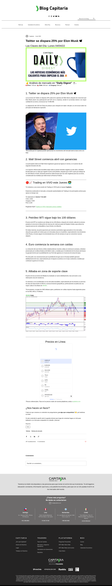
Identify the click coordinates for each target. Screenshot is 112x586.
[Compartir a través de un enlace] (38, 436)
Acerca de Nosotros (21, 544)
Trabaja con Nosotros (21, 551)
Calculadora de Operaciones (45, 549)
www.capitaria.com (78, 576)
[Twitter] (54, 16)
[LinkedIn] (58, 16)
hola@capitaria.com (56, 503)
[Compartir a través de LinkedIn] (34, 436)
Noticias (28, 431)
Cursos (82, 541)
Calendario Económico (86, 547)
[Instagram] (51, 16)
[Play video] (56, 64)
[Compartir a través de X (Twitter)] (30, 436)
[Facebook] (49, 16)
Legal (17, 547)
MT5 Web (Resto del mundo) (66, 547)
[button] (57, 24)
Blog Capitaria (53, 8)
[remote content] (56, 372)
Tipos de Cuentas (42, 541)
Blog (81, 544)
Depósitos (40, 552)
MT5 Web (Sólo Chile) (64, 544)
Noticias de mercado (36, 431)
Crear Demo (62, 551)
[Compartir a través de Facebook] (26, 436)
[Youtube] (56, 16)
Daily (28, 426)
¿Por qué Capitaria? (21, 541)
